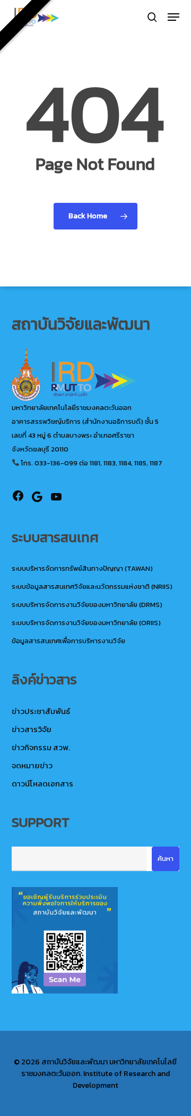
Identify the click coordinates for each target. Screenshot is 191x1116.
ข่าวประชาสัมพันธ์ (41, 711)
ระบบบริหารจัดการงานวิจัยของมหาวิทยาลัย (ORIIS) (86, 623)
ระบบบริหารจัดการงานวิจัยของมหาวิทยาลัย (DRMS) (87, 605)
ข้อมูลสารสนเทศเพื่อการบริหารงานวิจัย (68, 641)
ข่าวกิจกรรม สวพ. (41, 747)
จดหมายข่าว (32, 765)
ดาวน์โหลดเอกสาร (42, 783)
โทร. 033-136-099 (48, 463)
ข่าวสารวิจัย (31, 729)
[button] (173, 17)
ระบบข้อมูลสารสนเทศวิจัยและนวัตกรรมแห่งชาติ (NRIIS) (92, 586)
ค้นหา (165, 859)
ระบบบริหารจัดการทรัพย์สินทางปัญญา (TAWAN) (82, 568)
